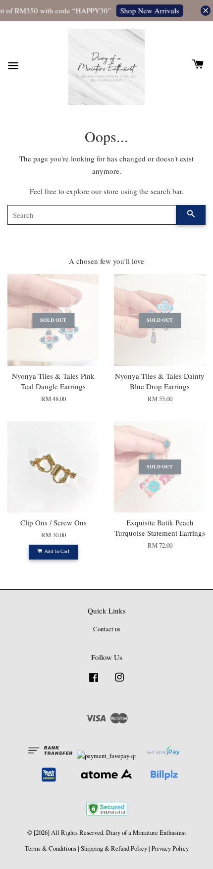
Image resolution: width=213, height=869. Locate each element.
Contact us (106, 629)
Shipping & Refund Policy (114, 848)
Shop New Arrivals (147, 10)
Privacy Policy (170, 848)
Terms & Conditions (50, 848)
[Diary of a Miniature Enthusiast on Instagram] (119, 682)
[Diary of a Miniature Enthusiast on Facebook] (94, 682)
